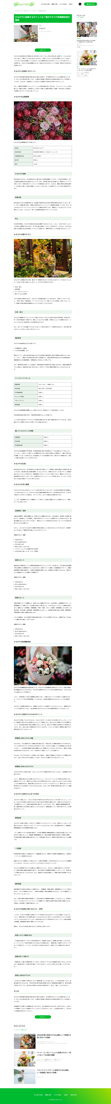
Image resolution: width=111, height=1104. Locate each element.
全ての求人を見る (45, 4)
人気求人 (71, 4)
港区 (18, 10)
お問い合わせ (73, 1095)
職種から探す (55, 4)
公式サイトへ (43, 50)
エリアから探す (63, 4)
